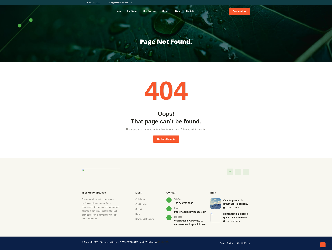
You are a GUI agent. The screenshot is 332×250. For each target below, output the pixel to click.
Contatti (190, 11)
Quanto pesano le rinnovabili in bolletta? (235, 202)
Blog (177, 11)
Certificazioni (149, 11)
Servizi (165, 11)
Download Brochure (144, 219)
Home (118, 11)
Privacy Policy (226, 243)
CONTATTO (163, 242)
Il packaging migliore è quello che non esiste (235, 216)
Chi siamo (132, 11)
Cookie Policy (243, 243)
